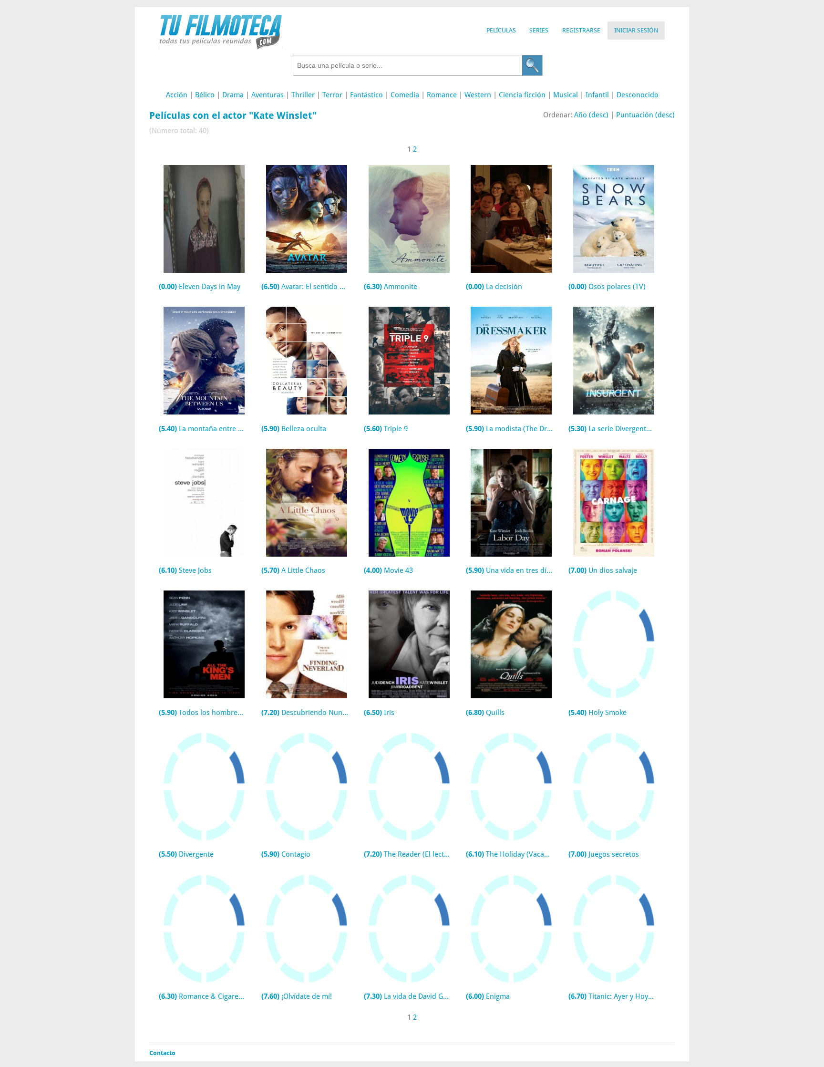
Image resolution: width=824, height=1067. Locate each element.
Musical (565, 95)
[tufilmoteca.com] (221, 47)
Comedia (405, 95)
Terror (332, 95)
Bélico (205, 95)
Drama (233, 95)
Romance (442, 95)
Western (477, 95)
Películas (501, 30)
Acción (176, 95)
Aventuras (267, 95)
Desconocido (638, 95)
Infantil (597, 95)
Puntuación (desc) (645, 115)
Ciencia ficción (522, 95)
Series (538, 30)
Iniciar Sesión (636, 30)
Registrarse (581, 30)
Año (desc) (591, 115)
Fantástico (366, 95)
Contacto (162, 1053)
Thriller (303, 95)
